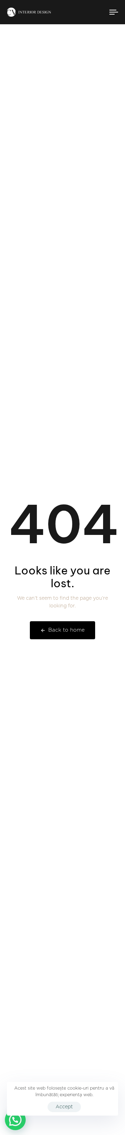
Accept (64, 1106)
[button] (15, 1119)
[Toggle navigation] (99, 12)
